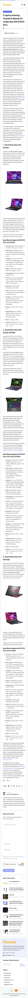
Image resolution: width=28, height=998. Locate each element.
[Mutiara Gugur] (5, 910)
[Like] (3, 781)
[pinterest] (14, 786)
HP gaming (21, 98)
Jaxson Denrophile (9, 28)
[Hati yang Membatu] (5, 883)
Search (22, 964)
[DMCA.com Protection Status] (11, 990)
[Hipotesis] (5, 896)
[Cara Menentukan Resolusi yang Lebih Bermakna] (5, 916)
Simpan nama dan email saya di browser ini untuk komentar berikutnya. (14, 857)
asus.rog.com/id (7, 759)
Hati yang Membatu (14, 881)
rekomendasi (21, 135)
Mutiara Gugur (13, 908)
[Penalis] (7, 5)
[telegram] (16, 786)
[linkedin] (19, 786)
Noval (10, 883)
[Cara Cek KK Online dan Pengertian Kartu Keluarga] (5, 903)
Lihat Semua (23, 878)
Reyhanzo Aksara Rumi (14, 897)
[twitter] (11, 786)
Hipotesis (11, 894)
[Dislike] (8, 781)
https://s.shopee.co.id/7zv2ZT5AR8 (13, 450)
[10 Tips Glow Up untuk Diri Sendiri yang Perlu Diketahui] (5, 889)
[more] (24, 786)
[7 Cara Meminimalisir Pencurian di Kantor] (5, 931)
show (17, 33)
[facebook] (8, 786)
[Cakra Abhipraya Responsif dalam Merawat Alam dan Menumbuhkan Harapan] (5, 923)
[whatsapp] (21, 786)
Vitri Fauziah (11, 910)
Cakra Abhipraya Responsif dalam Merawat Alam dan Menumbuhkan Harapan (16, 923)
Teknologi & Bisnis (7, 11)
